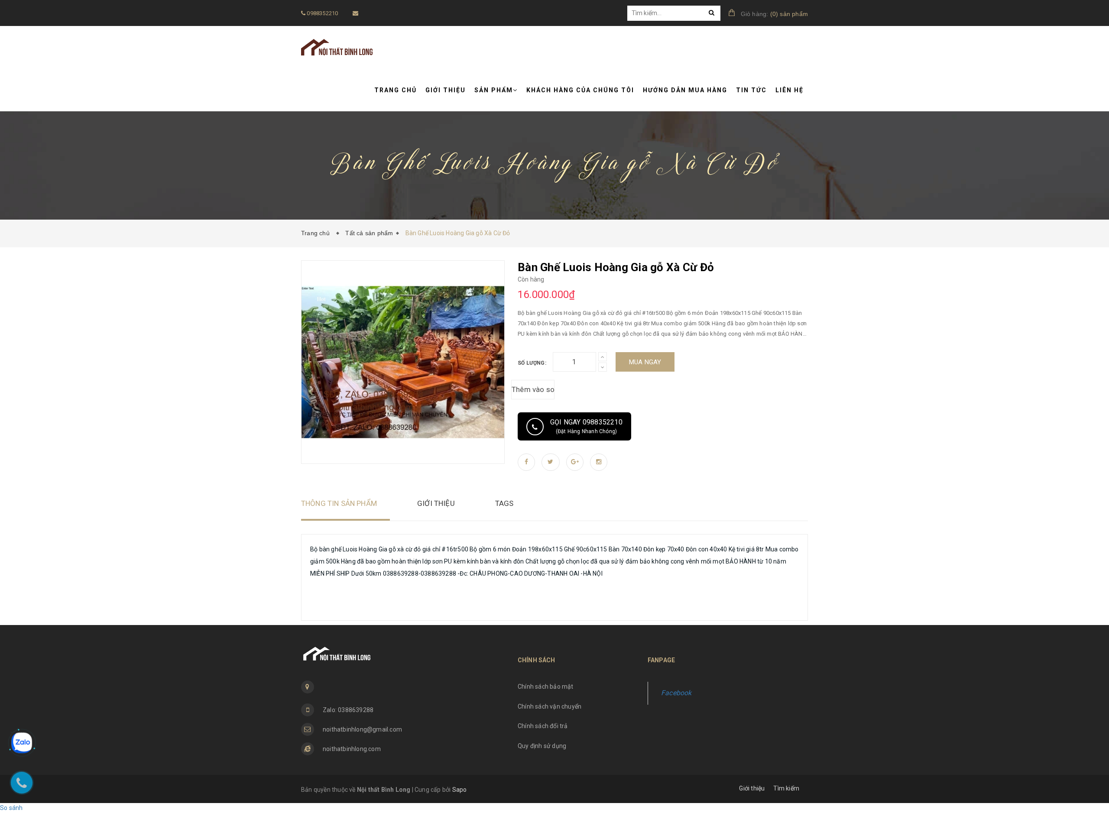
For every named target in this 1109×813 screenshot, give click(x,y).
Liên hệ (789, 90)
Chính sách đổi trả (543, 725)
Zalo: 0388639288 (348, 709)
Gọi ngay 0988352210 (586, 426)
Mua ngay (645, 362)
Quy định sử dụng (542, 745)
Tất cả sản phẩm (369, 233)
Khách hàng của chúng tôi (580, 90)
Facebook (676, 693)
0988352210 (321, 13)
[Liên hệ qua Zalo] (21, 743)
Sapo (459, 789)
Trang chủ (395, 90)
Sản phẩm (493, 90)
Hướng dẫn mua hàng (685, 90)
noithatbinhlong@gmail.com (362, 729)
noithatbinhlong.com (352, 748)
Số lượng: (532, 363)
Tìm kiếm (786, 788)
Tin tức (751, 90)
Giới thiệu (445, 90)
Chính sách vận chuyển (549, 706)
